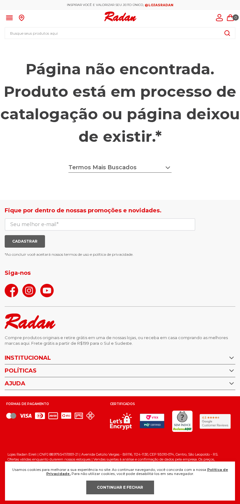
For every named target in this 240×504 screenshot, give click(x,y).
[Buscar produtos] (227, 33)
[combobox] (120, 33)
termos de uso (76, 254)
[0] (230, 18)
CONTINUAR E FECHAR (120, 487)
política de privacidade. (113, 254)
